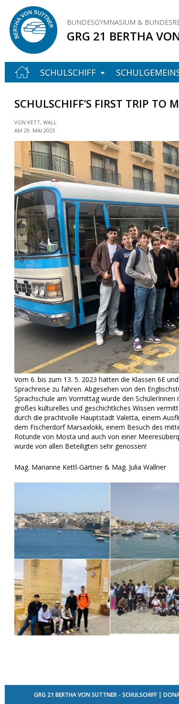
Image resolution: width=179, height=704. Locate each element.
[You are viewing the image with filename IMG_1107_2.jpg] (62, 597)
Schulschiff (68, 72)
